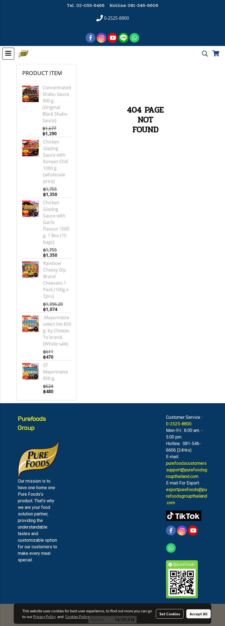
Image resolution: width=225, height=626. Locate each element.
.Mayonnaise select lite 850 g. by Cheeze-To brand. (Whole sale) (57, 331)
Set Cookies (169, 613)
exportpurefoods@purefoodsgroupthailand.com (186, 496)
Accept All (198, 613)
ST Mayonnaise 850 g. (55, 371)
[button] (203, 54)
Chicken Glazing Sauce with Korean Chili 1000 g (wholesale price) (55, 161)
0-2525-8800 (179, 423)
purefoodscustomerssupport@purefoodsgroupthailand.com (186, 470)
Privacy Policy (44, 616)
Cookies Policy (77, 616)
